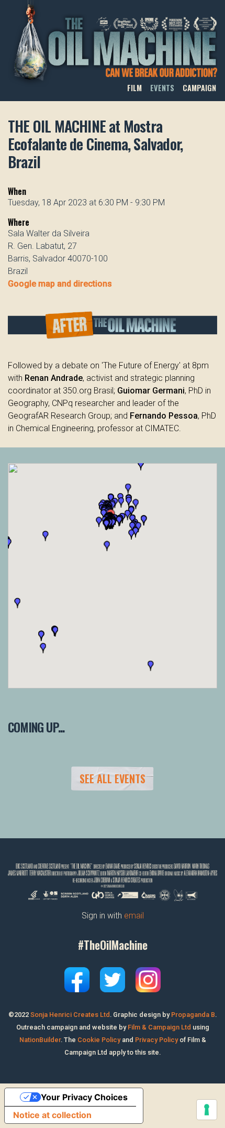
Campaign (199, 87)
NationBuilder (40, 1040)
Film (134, 87)
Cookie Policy (98, 1040)
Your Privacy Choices (84, 1097)
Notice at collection (52, 1115)
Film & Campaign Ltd (159, 1027)
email (134, 916)
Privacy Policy (156, 1040)
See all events (112, 778)
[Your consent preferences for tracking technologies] (207, 1110)
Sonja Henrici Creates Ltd (70, 1015)
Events (162, 87)
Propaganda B (193, 1015)
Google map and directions (60, 284)
